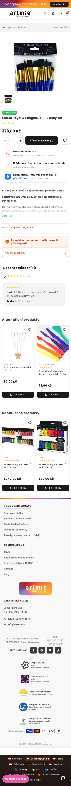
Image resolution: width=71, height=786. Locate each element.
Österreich (16, 764)
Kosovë (35, 780)
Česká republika (37, 759)
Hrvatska (55, 764)
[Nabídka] (4, 14)
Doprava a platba (13, 513)
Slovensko (15, 759)
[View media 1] (8, 98)
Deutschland (36, 764)
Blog (6, 574)
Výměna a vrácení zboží (17, 518)
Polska (58, 759)
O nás (7, 552)
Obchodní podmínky (15, 529)
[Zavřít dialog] (66, 753)
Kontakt (8, 568)
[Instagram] (41, 650)
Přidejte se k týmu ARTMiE (18, 563)
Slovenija (21, 769)
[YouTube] (50, 650)
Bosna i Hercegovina (21, 775)
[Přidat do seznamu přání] (30, 330)
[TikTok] (58, 650)
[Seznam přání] (60, 14)
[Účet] (53, 14)
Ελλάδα (50, 769)
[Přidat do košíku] (18, 395)
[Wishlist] (65, 140)
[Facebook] (33, 650)
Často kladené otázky (16, 524)
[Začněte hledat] (46, 14)
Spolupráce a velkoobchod (19, 557)
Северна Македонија (50, 775)
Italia (36, 769)
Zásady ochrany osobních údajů (22, 535)
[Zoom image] (33, 90)
